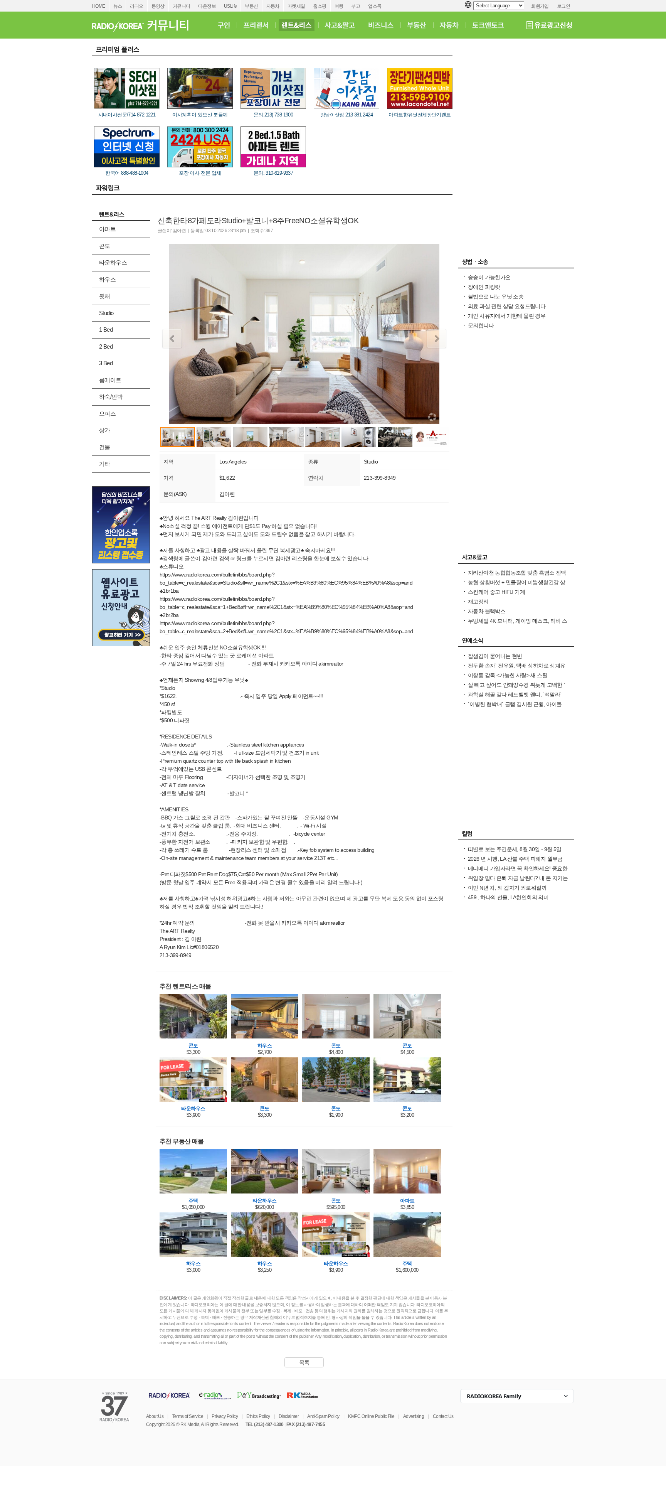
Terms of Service (187, 1416)
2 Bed (106, 346)
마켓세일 (296, 6)
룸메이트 (110, 380)
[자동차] (449, 25)
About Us (154, 1416)
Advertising (413, 1416)
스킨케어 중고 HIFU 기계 (496, 592)
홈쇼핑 (319, 6)
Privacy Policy (225, 1416)
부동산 (251, 6)
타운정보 (207, 6)
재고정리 (478, 601)
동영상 (158, 6)
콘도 (104, 246)
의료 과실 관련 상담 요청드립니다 (506, 306)
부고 (355, 6)
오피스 (107, 413)
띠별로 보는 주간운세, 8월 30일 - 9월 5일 (515, 849)
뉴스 (117, 6)
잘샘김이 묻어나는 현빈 (495, 656)
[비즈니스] (381, 25)
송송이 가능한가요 (489, 277)
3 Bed (106, 363)
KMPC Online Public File (371, 1416)
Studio (106, 313)
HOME (98, 6)
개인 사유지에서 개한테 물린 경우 (506, 316)
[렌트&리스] (296, 25)
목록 (304, 1362)
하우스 (107, 279)
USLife (230, 6)
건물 (104, 447)
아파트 (107, 229)
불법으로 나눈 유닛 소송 (495, 296)
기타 (104, 463)
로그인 (563, 6)
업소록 (374, 6)
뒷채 (104, 296)
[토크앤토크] (488, 25)
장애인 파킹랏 (484, 287)
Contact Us (443, 1416)
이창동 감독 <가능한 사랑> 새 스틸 (507, 675)
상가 (104, 430)
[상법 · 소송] (516, 263)
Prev (172, 338)
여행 (339, 6)
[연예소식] (516, 642)
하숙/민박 (111, 396)
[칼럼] (516, 835)
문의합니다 (481, 325)
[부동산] (417, 25)
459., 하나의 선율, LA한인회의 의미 (508, 897)
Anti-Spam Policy (323, 1416)
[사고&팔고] (340, 25)
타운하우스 (113, 262)
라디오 (136, 6)
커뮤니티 (181, 6)
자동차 (272, 6)
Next (436, 338)
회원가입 (540, 6)
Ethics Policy (258, 1416)
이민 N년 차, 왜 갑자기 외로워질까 (507, 888)
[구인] (223, 25)
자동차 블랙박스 (486, 611)
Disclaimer (289, 1416)
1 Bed (106, 329)
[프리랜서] (256, 25)
